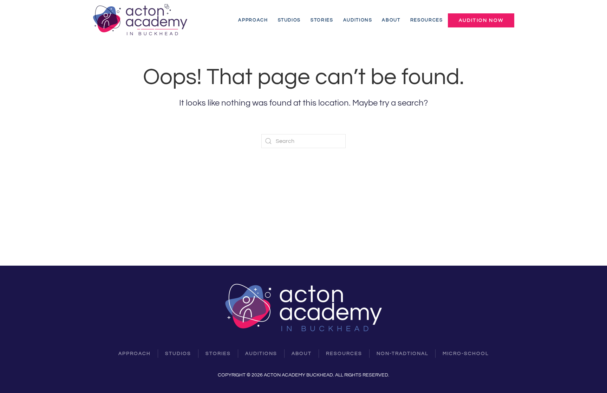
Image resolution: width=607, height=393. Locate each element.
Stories (322, 20)
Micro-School (466, 353)
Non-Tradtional (402, 353)
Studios (289, 20)
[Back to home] (141, 20)
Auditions (357, 20)
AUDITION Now (481, 20)
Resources (426, 20)
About (391, 20)
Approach (253, 20)
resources (344, 353)
